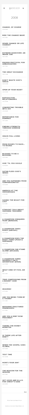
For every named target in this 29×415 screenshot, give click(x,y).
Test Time (7, 354)
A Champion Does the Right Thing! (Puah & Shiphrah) (13, 239)
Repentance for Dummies (10, 117)
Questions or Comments (10, 406)
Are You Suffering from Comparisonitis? (14, 181)
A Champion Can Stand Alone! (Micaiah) (13, 250)
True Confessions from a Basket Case (14, 280)
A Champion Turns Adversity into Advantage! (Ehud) (11, 260)
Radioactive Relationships (9, 98)
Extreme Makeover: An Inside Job (13, 53)
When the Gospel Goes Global (14, 345)
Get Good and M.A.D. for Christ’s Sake (13, 381)
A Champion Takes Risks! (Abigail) (11, 229)
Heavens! (6, 289)
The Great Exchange (12, 72)
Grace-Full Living (11, 136)
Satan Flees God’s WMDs (11, 172)
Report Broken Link (20, 406)
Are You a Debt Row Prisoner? (12, 317)
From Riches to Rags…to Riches (13, 145)
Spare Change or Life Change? (13, 44)
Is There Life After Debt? (11, 336)
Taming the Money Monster (11, 326)
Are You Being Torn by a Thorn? (13, 298)
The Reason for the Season (12, 371)
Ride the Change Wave (13, 35)
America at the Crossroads (10, 191)
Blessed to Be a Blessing (10, 154)
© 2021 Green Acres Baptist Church (14, 400)
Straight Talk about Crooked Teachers (13, 210)
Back (25, 392)
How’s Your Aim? (10, 363)
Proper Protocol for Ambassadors (13, 63)
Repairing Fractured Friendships (13, 307)
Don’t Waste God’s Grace (12, 81)
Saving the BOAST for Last (13, 200)
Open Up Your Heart (12, 90)
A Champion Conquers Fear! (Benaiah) (13, 220)
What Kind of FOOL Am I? (13, 270)
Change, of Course (11, 27)
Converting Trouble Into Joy (12, 108)
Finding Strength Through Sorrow (11, 127)
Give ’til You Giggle (12, 163)
